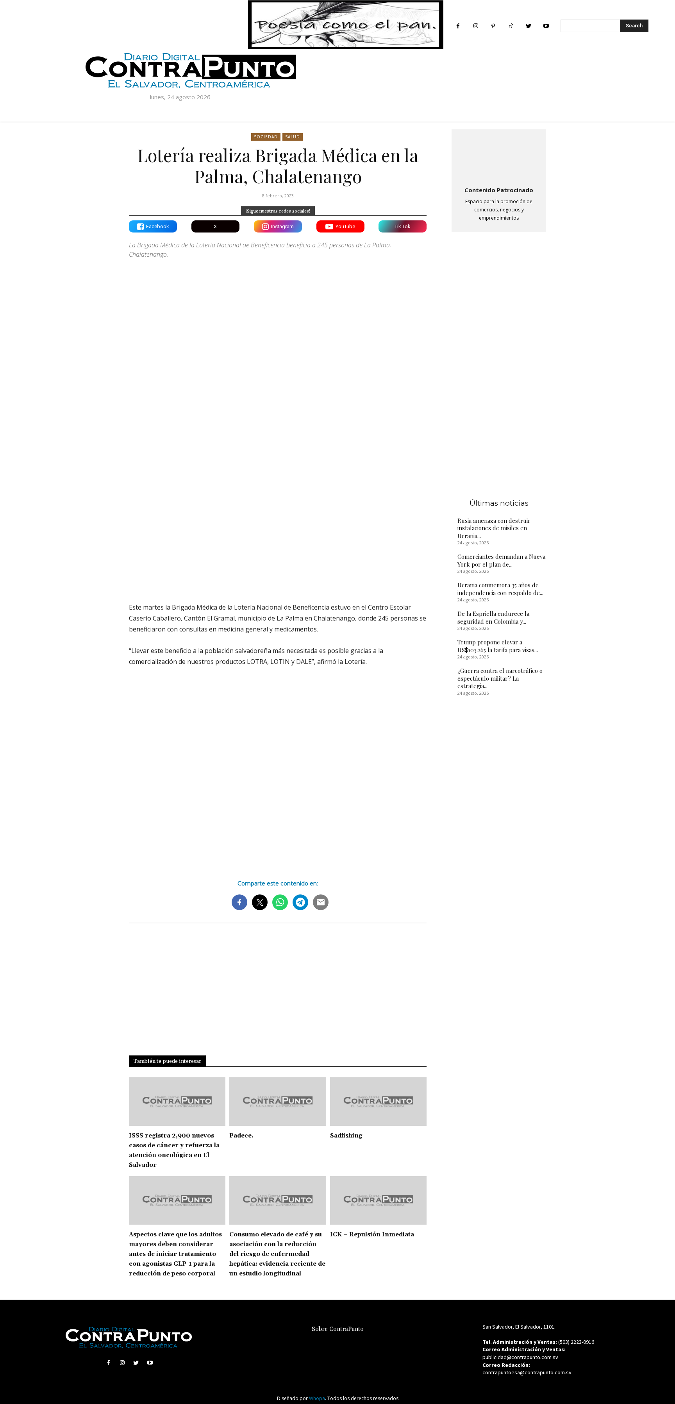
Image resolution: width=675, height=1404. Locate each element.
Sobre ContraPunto (338, 1329)
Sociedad (266, 137)
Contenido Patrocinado (498, 190)
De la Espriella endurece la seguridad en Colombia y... (493, 617)
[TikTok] (511, 26)
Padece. (241, 1135)
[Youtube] (546, 26)
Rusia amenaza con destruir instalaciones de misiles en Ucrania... (493, 528)
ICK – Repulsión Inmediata (372, 1234)
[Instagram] (475, 26)
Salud (292, 137)
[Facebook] (458, 26)
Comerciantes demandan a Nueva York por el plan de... (501, 560)
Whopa (317, 1398)
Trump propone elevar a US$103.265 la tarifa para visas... (497, 646)
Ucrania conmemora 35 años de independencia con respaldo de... (500, 589)
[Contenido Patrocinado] (499, 156)
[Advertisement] (278, 528)
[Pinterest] (493, 26)
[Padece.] (277, 1101)
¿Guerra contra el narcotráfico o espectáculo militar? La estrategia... (500, 678)
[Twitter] (528, 26)
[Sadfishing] (378, 1101)
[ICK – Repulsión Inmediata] (378, 1200)
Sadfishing (346, 1135)
